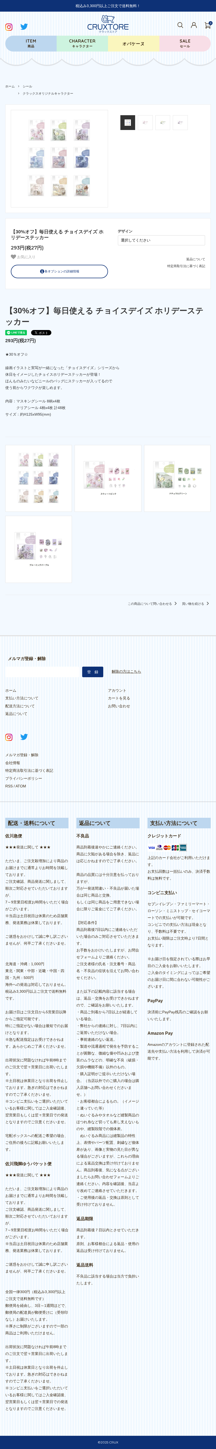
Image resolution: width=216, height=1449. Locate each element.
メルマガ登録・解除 (21, 755)
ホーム (10, 86)
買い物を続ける (193, 604)
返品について (195, 259)
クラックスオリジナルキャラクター (48, 93)
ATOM (21, 786)
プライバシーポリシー (23, 778)
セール (185, 43)
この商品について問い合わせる (150, 604)
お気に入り (26, 257)
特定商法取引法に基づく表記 (29, 770)
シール (27, 86)
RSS (9, 786)
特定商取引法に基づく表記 (186, 266)
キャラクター (82, 43)
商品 (31, 43)
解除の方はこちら (126, 671)
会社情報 (12, 763)
